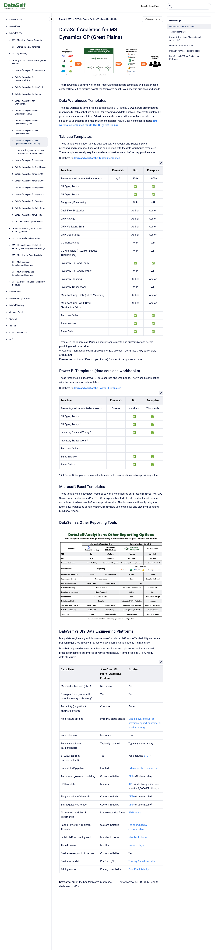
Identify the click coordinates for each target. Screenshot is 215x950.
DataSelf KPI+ (15, 291)
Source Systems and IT (19, 332)
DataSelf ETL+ (15, 19)
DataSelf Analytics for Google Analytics (25, 79)
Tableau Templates (178, 32)
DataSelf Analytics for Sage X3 (28, 201)
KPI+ (131, 784)
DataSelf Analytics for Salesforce (30, 208)
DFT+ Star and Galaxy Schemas (26, 47)
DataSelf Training (16, 305)
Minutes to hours (137, 837)
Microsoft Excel (16, 312)
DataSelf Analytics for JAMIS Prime (25, 102)
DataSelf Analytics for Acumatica (30, 70)
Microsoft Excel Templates (181, 45)
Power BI (13, 319)
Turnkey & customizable (141, 861)
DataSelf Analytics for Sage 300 (29, 181)
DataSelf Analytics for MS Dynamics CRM (26, 132)
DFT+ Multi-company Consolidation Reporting (22, 263)
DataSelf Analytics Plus (19, 298)
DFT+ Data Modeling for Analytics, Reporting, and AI (27, 230)
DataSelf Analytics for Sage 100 (29, 174)
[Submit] (170, 6)
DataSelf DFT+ (15, 33)
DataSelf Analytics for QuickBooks (30, 167)
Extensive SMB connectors (143, 768)
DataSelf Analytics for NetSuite (29, 160)
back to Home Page (150, 6)
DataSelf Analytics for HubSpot (29, 87)
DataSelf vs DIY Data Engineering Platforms (184, 57)
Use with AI (152, 19)
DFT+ (131, 776)
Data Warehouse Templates (181, 26)
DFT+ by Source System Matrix (28, 221)
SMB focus (134, 812)
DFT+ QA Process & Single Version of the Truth (28, 283)
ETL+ (147, 755)
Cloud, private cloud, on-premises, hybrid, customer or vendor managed (144, 723)
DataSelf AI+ (14, 26)
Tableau (12, 326)
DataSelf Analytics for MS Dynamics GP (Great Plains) (27, 142)
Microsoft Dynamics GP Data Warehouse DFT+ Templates (31, 152)
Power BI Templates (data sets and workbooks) (185, 39)
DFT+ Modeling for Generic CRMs (27, 255)
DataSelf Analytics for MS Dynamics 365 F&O (26, 112)
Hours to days (136, 845)
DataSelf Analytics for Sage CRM (29, 194)
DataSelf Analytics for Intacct (28, 94)
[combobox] (189, 6)
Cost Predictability (138, 869)
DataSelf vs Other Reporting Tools (184, 51)
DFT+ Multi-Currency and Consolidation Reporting (23, 273)
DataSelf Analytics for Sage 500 (29, 187)
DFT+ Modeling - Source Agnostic (27, 40)
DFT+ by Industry (19, 54)
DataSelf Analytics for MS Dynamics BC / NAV (26, 122)
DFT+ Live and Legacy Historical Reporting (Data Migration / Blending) (28, 247)
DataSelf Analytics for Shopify (28, 215)
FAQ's (11, 339)
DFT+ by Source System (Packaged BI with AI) (29, 62)
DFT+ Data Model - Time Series (26, 238)
